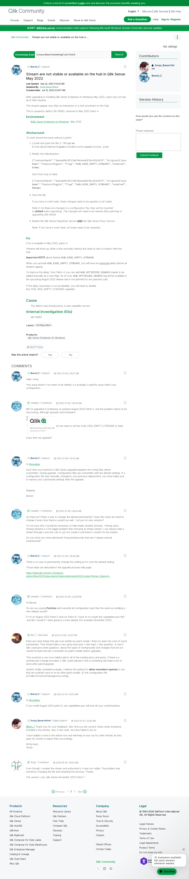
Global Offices (103, 844)
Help (155, 19)
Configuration (43, 325)
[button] (125, 66)
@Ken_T (30, 726)
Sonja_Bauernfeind (49, 87)
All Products (16, 811)
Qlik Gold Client (18, 858)
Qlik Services (161, 11)
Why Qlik (14, 863)
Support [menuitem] (28, 20)
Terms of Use (146, 838)
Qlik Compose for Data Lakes (25, 839)
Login (81, 3)
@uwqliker (34, 464)
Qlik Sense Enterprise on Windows (50, 121)
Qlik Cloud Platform (20, 816)
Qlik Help (176, 11)
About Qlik (101, 811)
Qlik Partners (59, 816)
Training (57, 835)
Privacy (100, 830)
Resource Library (62, 811)
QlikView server (45, 27)
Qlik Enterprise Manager (22, 849)
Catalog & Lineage (19, 854)
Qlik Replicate (17, 835)
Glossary (57, 830)
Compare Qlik (60, 825)
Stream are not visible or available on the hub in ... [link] (60, 37)
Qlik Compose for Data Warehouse (28, 844)
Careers (100, 835)
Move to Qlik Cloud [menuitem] (84, 20)
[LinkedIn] (104, 868)
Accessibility (102, 825)
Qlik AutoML (16, 825)
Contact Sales (103, 849)
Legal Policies (146, 823)
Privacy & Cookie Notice (152, 828)
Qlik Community (20, 37)
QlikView (14, 830)
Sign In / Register (171, 19)
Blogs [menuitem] (40, 20)
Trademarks (145, 833)
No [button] (70, 354)
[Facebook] (111, 868)
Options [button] (177, 37)
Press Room (102, 816)
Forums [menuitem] (14, 20)
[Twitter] (98, 868)
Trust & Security (104, 820)
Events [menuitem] (51, 20)
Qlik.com (147, 11)
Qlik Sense (15, 820)
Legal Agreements (148, 842)
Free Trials (58, 820)
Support (57, 839)
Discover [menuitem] (65, 20)
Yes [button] (50, 354)
